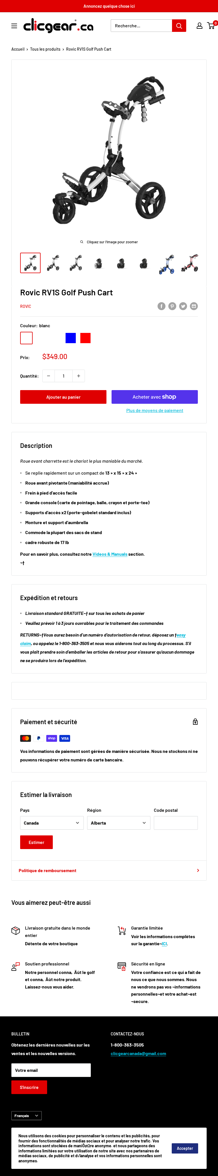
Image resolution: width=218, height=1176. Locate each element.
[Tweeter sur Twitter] (183, 305)
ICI (164, 943)
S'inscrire (29, 1087)
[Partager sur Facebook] (161, 305)
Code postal (166, 810)
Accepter (185, 1148)
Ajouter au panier (63, 396)
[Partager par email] (194, 305)
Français (21, 1115)
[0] (211, 25)
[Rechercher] (179, 25)
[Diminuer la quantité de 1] (48, 376)
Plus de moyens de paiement (154, 410)
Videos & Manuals (110, 554)
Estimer (36, 842)
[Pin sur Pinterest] (172, 305)
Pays (25, 810)
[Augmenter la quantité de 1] (79, 376)
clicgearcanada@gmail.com (138, 1053)
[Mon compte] (199, 25)
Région (94, 810)
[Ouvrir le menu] (14, 26)
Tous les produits (45, 49)
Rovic (25, 306)
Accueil (17, 49)
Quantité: (29, 375)
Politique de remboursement (47, 870)
